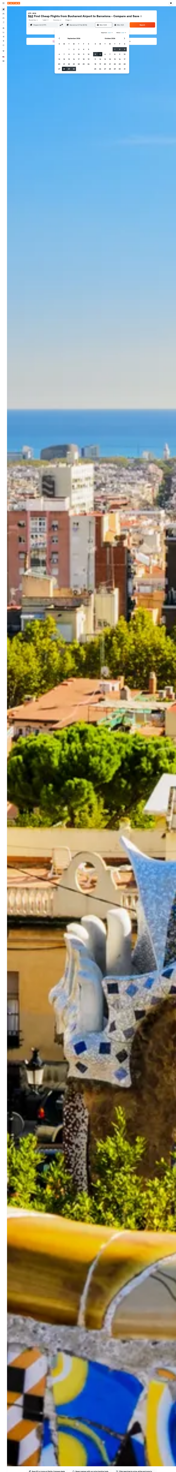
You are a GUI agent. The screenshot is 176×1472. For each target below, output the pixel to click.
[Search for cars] (3, 18)
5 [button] (88, 49)
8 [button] (114, 54)
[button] (3, 3)
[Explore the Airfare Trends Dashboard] (3, 32)
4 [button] (83, 49)
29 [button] (69, 69)
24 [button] (79, 64)
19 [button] (88, 59)
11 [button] (83, 54)
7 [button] (109, 54)
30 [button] (74, 69)
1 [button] (114, 49)
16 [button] (74, 59)
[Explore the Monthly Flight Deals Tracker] (3, 37)
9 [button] (73, 54)
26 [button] (88, 64)
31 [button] (124, 69)
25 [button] (84, 64)
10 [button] (79, 54)
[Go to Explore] (3, 41)
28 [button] (64, 69)
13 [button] (59, 59)
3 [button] (78, 49)
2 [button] (73, 49)
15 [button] (69, 59)
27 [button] (59, 69)
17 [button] (78, 59)
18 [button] (83, 59)
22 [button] (69, 64)
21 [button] (64, 64)
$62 (30, 16)
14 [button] (64, 59)
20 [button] (59, 64)
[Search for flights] (3, 9)
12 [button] (88, 54)
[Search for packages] (3, 22)
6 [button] (59, 54)
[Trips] (3, 51)
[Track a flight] (3, 45)
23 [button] (74, 64)
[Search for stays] (3, 14)
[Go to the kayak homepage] (13, 3)
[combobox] (33, 20)
